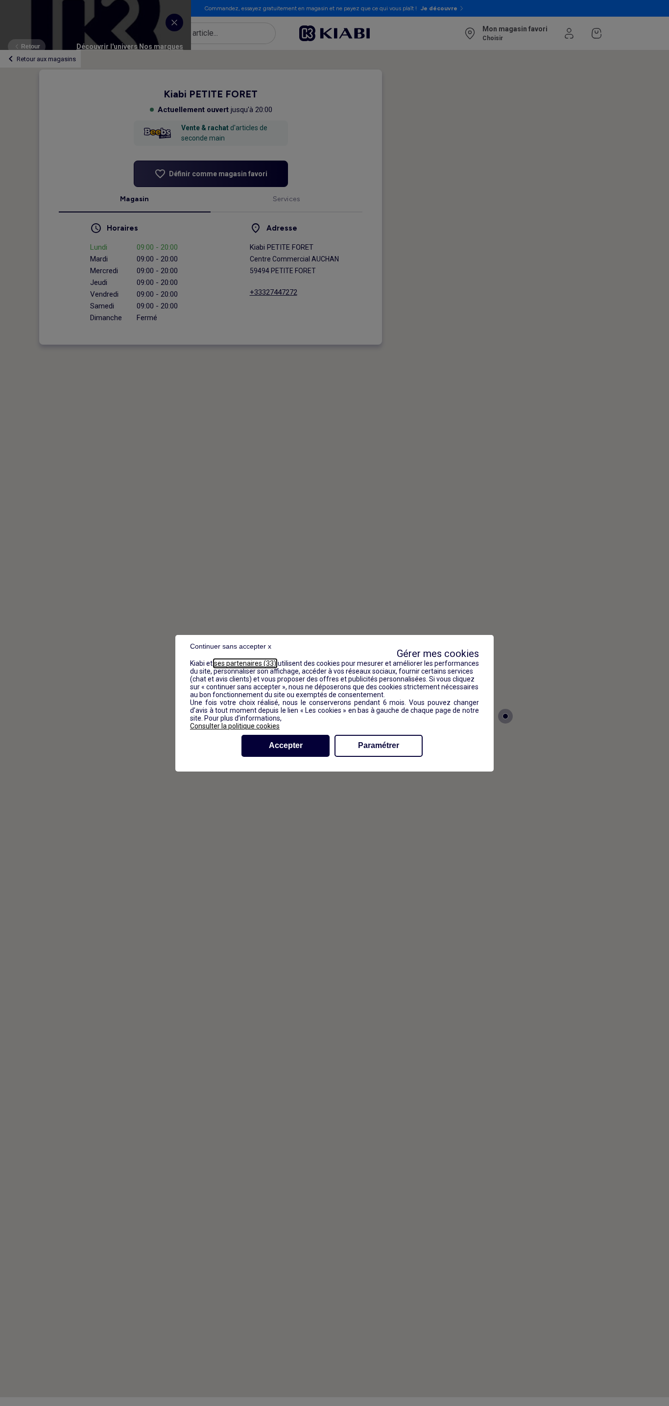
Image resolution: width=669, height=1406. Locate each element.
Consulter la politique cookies (235, 726)
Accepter (286, 745)
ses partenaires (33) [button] (245, 663)
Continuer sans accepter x (230, 646)
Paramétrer (378, 745)
